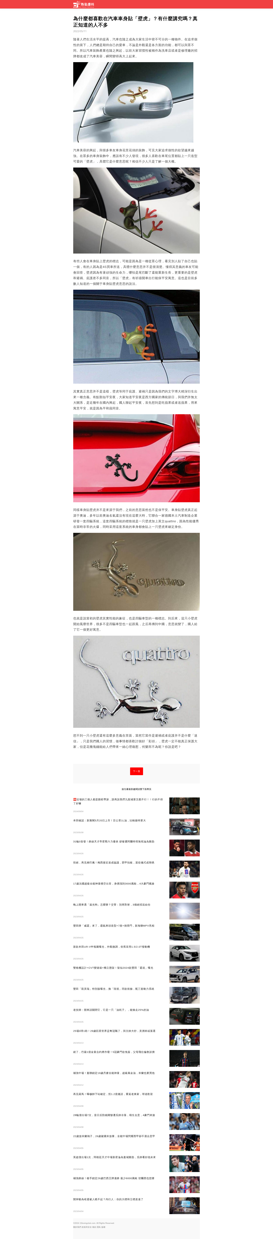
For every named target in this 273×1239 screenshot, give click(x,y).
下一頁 (136, 771)
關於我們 (77, 1227)
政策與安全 (87, 1227)
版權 (103, 1227)
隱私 (99, 1227)
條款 (94, 1227)
